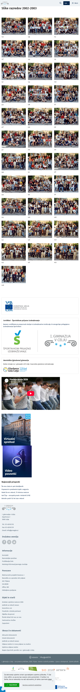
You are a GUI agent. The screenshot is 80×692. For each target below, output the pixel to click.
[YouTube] (14, 542)
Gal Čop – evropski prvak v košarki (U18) (16, 495)
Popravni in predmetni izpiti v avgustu (15, 489)
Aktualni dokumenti (9, 635)
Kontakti (5, 555)
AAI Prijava (6, 581)
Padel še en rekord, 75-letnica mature (15, 492)
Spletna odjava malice (10, 647)
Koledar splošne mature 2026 (12, 602)
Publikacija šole (7, 561)
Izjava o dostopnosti (61, 661)
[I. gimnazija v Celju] (5, 3)
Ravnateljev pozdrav (9, 558)
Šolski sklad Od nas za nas (11, 617)
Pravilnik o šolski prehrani (11, 611)
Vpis (65, 3)
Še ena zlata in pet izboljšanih (12, 486)
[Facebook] (4, 542)
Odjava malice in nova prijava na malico (16, 644)
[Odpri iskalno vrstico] (60, 3)
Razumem (13, 685)
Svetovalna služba (9, 620)
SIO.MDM (5, 584)
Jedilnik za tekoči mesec (10, 605)
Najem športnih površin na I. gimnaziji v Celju (18, 650)
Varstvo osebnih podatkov (46, 661)
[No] (53, 681)
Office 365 (5, 587)
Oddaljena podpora (9, 590)
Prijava (35, 661)
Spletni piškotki (74, 661)
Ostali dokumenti (8, 638)
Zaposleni (5, 623)
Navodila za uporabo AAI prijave (13, 578)
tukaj (50, 679)
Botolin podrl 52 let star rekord (13, 498)
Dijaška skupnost (8, 614)
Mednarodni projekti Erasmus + (13, 575)
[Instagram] (9, 542)
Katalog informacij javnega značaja (14, 564)
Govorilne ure (7, 608)
